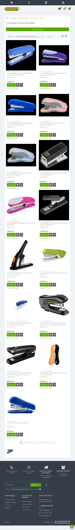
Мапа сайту (8, 505)
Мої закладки (25, 507)
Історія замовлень (27, 504)
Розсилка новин (26, 509)
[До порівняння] (21, 85)
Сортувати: (11, 36)
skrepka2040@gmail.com (45, 510)
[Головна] (6, 18)
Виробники (8, 508)
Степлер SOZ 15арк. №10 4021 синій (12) (17, 423)
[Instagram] (46, 484)
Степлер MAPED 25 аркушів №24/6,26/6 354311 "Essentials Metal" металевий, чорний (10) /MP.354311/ (19, 374)
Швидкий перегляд (21, 54)
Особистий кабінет (27, 501)
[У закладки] (17, 85)
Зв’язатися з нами (10, 499)
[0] (59, 9)
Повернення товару (10, 502)
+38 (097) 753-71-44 (47, 506)
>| (53, 442)
